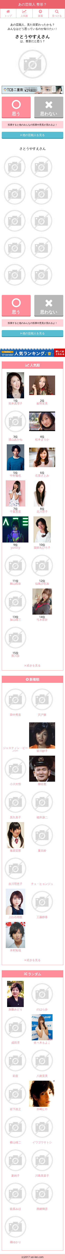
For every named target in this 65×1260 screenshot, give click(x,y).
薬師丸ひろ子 (42, 547)
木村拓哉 (15, 950)
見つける (57, 15)
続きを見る (33, 665)
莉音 (15, 1076)
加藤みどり (15, 1009)
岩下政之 (15, 1109)
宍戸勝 (42, 715)
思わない (48, 113)
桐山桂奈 (15, 584)
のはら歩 (42, 1009)
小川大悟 (15, 784)
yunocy (15, 547)
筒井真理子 (15, 403)
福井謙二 (42, 817)
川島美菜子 (42, 1175)
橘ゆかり (15, 1242)
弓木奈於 (42, 620)
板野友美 (42, 403)
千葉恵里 (15, 511)
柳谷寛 (42, 784)
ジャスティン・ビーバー (15, 749)
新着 (40, 15)
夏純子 (15, 1175)
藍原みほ (15, 1209)
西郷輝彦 (42, 1209)
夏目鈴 (42, 850)
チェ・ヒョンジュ (42, 884)
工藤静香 (42, 917)
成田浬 (15, 1042)
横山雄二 (15, 1142)
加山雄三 (15, 620)
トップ (8, 15)
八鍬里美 (42, 1076)
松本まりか (42, 439)
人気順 (24, 15)
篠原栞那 (15, 850)
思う (16, 113)
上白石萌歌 (15, 917)
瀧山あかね (15, 439)
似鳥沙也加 (42, 584)
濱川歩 (15, 656)
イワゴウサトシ (42, 1142)
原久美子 (15, 817)
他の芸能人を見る (33, 135)
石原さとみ (42, 475)
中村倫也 (15, 475)
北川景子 (42, 511)
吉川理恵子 (15, 884)
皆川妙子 (42, 751)
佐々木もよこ (42, 1042)
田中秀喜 (15, 715)
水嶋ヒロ (42, 1109)
